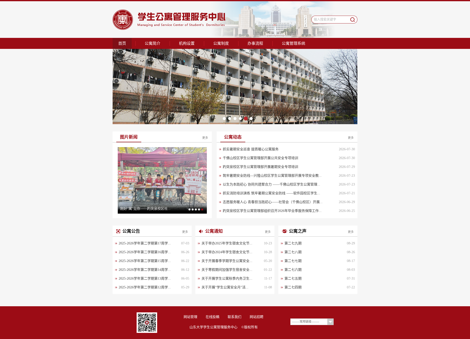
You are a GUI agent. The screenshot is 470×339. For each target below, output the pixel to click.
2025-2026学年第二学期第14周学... (145, 270)
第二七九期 (293, 243)
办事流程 (255, 43)
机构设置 (187, 43)
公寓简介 (152, 43)
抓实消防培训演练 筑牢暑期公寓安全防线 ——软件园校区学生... (271, 193)
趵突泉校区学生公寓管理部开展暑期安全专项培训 (260, 167)
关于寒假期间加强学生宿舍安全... (226, 270)
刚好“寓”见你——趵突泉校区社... (145, 208)
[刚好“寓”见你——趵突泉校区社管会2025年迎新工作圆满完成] (162, 180)
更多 (205, 138)
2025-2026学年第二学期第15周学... (145, 261)
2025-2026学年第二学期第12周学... (145, 287)
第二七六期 (293, 270)
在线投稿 (212, 317)
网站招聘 (256, 317)
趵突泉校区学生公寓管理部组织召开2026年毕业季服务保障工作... (272, 211)
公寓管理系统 (293, 43)
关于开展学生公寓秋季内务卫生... (226, 278)
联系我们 (234, 317)
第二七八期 (293, 252)
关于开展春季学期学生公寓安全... (226, 261)
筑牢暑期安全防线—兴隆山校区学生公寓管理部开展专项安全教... (272, 175)
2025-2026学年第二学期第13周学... (145, 278)
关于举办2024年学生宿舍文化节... (226, 252)
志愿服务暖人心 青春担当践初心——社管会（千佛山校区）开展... (273, 202)
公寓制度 (221, 43)
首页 (122, 43)
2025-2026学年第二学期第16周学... (145, 252)
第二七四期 (293, 287)
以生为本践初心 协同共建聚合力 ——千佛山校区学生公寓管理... (271, 184)
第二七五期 (293, 278)
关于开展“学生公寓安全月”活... (224, 287)
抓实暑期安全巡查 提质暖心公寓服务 (251, 149)
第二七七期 (293, 261)
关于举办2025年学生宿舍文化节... (226, 243)
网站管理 (190, 317)
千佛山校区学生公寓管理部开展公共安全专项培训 (260, 158)
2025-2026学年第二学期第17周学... (145, 243)
